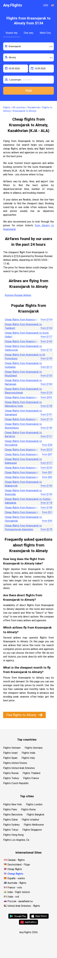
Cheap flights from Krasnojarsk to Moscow (28, 319)
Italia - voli (13, 896)
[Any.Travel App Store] (39, 917)
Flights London (34, 804)
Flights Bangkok (35, 814)
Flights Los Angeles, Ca (16, 839)
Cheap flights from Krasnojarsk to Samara (28, 419)
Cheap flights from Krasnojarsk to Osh (26, 341)
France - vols (14, 887)
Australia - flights (16, 882)
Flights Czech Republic (16, 783)
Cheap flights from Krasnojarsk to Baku (26, 467)
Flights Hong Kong (13, 834)
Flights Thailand (31, 773)
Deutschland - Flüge (18, 864)
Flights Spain (10, 757)
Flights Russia (11, 773)
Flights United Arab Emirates (19, 768)
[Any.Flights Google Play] (18, 917)
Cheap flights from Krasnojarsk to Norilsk (27, 507)
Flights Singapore (32, 829)
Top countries (26, 739)
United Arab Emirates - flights (23, 905)
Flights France (31, 778)
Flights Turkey (11, 778)
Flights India (28, 752)
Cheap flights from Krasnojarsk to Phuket (28, 449)
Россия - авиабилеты (20, 901)
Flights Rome (28, 809)
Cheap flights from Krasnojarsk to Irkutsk (27, 472)
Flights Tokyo (10, 829)
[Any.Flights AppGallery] (28, 923)
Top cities (27, 796)
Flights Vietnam (12, 747)
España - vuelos (16, 878)
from (46, 319)
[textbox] (28, 46)
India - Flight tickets (18, 892)
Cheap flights (14, 869)
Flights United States (15, 762)
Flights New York (12, 804)
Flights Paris (10, 809)
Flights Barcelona (12, 814)
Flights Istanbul (30, 819)
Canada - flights (16, 859)
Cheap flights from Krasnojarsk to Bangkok (28, 397)
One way (28, 32)
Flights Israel (10, 752)
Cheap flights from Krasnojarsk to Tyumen (28, 477)
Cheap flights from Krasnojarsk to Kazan (27, 512)
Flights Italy (28, 757)
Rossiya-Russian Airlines (18, 295)
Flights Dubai (10, 819)
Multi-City (45, 32)
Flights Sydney (11, 824)
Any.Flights (12, 5)
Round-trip (11, 32)
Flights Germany (34, 747)
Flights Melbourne (34, 824)
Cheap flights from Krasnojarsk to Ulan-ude (28, 454)
